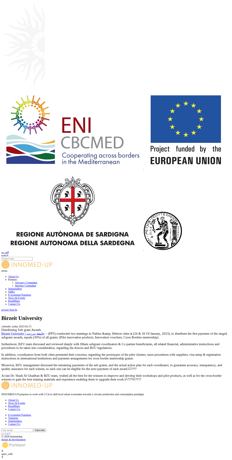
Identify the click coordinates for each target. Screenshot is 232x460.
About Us (13, 276)
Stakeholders (15, 288)
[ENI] (72, 168)
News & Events (16, 297)
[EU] (185, 168)
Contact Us (14, 304)
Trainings (13, 418)
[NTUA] (163, 249)
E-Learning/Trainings (19, 294)
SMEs (11, 291)
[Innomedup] (26, 267)
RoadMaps (14, 301)
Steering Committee (25, 285)
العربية (5, 252)
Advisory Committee (26, 282)
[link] (23, 333)
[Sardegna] (72, 249)
